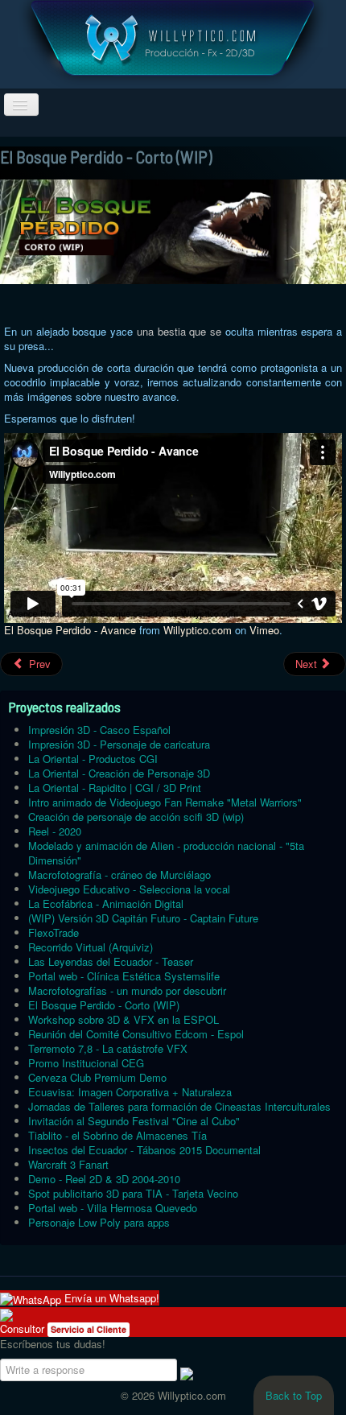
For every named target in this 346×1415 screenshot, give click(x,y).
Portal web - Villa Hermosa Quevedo (112, 1207)
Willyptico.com (197, 629)
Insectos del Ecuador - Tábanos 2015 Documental (144, 1149)
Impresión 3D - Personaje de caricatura (119, 744)
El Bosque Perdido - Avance (70, 629)
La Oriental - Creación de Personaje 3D (119, 773)
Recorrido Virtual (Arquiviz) (90, 947)
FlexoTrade (53, 932)
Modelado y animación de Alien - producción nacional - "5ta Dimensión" (166, 853)
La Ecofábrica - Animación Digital (105, 903)
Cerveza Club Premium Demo (97, 1077)
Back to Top (294, 1395)
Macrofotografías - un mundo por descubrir (127, 990)
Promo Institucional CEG (86, 1063)
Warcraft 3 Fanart (68, 1164)
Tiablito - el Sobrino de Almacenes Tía (117, 1135)
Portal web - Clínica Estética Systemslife (124, 976)
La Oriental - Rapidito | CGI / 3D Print (114, 787)
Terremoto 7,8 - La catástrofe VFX (107, 1048)
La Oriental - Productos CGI (93, 758)
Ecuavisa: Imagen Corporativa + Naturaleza (130, 1091)
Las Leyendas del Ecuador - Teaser (110, 961)
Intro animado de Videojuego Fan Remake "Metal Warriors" (165, 802)
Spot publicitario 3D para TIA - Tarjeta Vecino (133, 1193)
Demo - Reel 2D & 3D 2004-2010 (104, 1178)
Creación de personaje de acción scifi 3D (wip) (136, 816)
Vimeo (264, 629)
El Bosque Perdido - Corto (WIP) (103, 1005)
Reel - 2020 (54, 831)
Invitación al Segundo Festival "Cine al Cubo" (134, 1120)
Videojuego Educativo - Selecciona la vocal (129, 889)
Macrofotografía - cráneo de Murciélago (119, 874)
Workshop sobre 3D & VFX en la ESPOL (123, 1019)
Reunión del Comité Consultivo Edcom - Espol (136, 1034)
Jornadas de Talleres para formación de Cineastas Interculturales (179, 1106)
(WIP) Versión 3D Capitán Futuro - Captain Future (143, 918)
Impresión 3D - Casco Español (99, 729)
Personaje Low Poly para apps (99, 1222)
